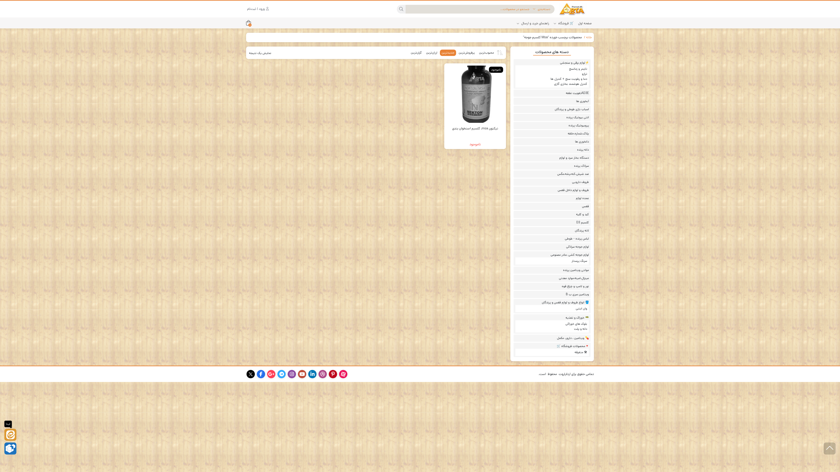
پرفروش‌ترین (467, 52)
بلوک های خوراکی (576, 324)
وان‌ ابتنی (581, 308)
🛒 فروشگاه (565, 23)
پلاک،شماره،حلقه (578, 133)
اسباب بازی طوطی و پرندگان (572, 109)
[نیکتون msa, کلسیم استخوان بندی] (475, 94)
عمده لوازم (582, 198)
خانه (589, 37)
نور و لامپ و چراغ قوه (575, 286)
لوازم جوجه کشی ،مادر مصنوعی (570, 255)
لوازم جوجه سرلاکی (577, 247)
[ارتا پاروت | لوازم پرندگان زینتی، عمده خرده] (576, 9)
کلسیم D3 (582, 222)
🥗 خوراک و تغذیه (577, 318)
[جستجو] (401, 9)
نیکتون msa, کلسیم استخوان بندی (475, 128)
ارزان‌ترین (431, 52)
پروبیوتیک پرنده (579, 125)
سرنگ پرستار (579, 261)
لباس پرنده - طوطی (577, 238)
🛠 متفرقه (581, 352)
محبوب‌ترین (486, 52)
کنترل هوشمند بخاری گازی (570, 84)
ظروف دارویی (580, 182)
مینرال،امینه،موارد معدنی (574, 278)
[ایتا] (10, 435)
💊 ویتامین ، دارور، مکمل (573, 338)
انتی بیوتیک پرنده (577, 117)
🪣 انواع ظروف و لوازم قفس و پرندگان (565, 302)
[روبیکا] (10, 448)
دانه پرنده (583, 150)
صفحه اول (585, 23)
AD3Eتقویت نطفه (577, 93)
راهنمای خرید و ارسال (534, 23)
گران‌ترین (416, 52)
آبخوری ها (582, 101)
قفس (585, 206)
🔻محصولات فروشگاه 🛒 (573, 346)
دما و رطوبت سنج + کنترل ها (569, 79)
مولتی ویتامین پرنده (576, 270)
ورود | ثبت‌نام (256, 9)
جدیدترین (448, 52)
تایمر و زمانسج (578, 69)
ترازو (584, 74)
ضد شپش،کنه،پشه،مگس (573, 174)
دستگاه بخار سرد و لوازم (574, 158)
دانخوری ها (582, 141)
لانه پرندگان (582, 230)
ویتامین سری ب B (577, 294)
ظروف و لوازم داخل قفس (573, 190)
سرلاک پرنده (581, 166)
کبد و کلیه (582, 214)
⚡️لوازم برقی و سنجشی (574, 63)
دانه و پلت (580, 329)
